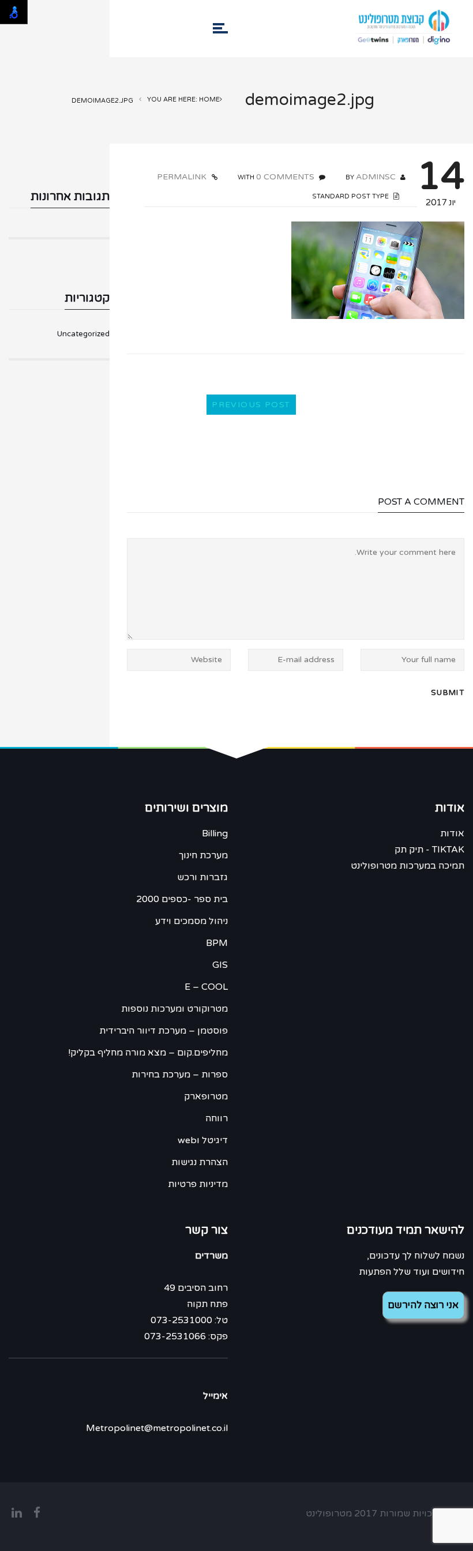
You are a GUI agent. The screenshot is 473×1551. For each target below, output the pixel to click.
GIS (220, 965)
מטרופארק (206, 1096)
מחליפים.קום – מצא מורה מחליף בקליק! (148, 1052)
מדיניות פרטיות (198, 1184)
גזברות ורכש (202, 877)
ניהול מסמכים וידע (191, 921)
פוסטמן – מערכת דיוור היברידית (163, 1030)
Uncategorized (83, 334)
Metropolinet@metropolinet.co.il (157, 1428)
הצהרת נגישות (199, 1162)
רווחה (216, 1118)
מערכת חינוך (203, 855)
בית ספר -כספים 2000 (182, 899)
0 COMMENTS (285, 177)
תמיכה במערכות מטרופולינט (407, 866)
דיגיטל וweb (203, 1140)
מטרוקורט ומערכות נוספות (174, 1009)
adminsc (376, 177)
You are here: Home (183, 99)
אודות (452, 833)
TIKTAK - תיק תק (429, 849)
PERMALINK (183, 177)
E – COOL (206, 987)
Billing (215, 833)
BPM (217, 943)
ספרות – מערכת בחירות (180, 1074)
